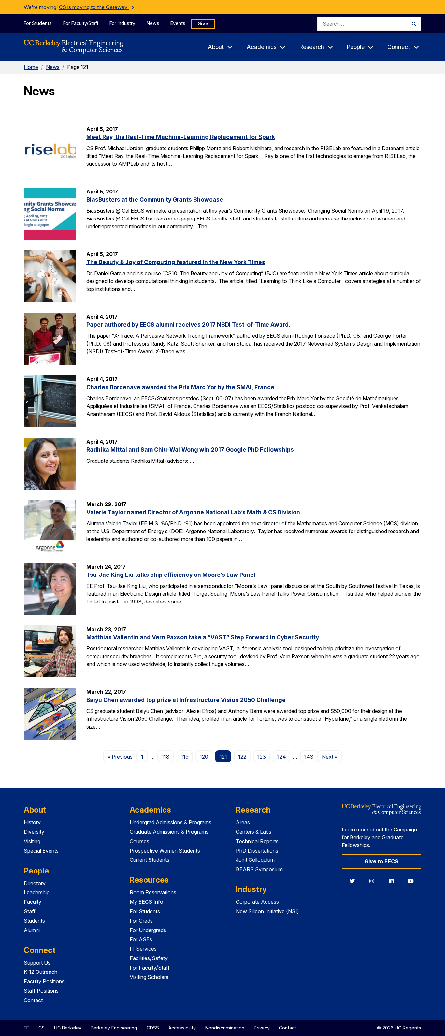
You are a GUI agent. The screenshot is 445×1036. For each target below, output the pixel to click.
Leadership (37, 892)
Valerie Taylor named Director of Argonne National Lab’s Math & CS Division (193, 512)
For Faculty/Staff (80, 23)
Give (202, 23)
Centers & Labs (253, 832)
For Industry (122, 23)
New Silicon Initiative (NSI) (267, 911)
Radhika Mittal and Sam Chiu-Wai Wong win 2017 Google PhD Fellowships (190, 449)
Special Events (41, 850)
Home (31, 67)
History (32, 822)
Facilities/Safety (149, 958)
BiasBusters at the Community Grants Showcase (154, 199)
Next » (332, 756)
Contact (33, 1000)
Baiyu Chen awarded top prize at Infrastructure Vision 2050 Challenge (186, 699)
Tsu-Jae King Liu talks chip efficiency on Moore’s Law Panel (170, 574)
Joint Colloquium (255, 860)
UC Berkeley (67, 1027)
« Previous (122, 756)
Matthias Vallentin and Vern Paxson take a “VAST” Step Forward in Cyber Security (202, 637)
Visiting (32, 841)
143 (308, 756)
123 (261, 756)
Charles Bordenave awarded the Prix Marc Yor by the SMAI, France (180, 387)
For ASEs (141, 939)
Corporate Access (257, 902)
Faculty (32, 902)
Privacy (262, 1027)
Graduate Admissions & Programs (169, 832)
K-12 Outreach (40, 972)
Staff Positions (41, 990)
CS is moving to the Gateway (94, 7)
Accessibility (182, 1027)
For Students (38, 23)
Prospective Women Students (165, 850)
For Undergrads (148, 930)
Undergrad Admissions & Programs (170, 822)
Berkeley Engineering (114, 1027)
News (153, 23)
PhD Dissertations (257, 850)
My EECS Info (146, 902)
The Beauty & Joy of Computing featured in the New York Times (175, 262)
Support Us (37, 962)
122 (242, 756)
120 (204, 756)
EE (26, 1027)
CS (41, 1027)
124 (281, 756)
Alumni (32, 930)
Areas (243, 822)
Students (34, 920)
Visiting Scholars (149, 977)
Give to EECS (381, 861)
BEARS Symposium (259, 869)
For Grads (141, 920)
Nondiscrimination (224, 1027)
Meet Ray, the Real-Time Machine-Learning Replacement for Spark (180, 137)
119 (185, 756)
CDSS (153, 1027)
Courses (139, 841)
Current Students (149, 860)
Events (177, 23)
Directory (35, 883)
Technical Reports (257, 841)
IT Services (143, 948)
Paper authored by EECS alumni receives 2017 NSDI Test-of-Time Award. (188, 324)
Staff (30, 911)
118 (165, 756)
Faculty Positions (44, 981)
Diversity (34, 832)
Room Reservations (153, 892)
